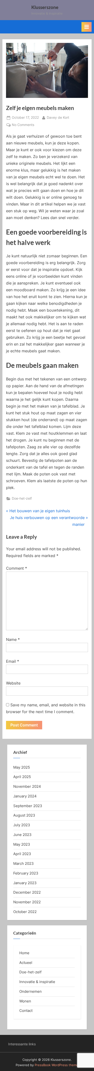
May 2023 (21, 844)
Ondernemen (30, 991)
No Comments (23, 125)
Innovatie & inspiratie (37, 981)
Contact (26, 1010)
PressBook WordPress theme (56, 1065)
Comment (16, 568)
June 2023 (22, 834)
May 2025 (21, 767)
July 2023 (21, 825)
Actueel (25, 962)
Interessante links (22, 1044)
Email (12, 661)
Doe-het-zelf (22, 498)
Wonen (25, 1001)
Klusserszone (44, 7)
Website (13, 683)
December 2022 (27, 892)
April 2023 (22, 853)
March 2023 (23, 863)
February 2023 (25, 873)
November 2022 (27, 902)
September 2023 (27, 805)
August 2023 (24, 815)
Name (13, 639)
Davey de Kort (58, 117)
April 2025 (22, 776)
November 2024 (27, 786)
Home (24, 953)
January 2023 (25, 883)
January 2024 (25, 796)
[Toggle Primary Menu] (86, 27)
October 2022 (25, 911)
